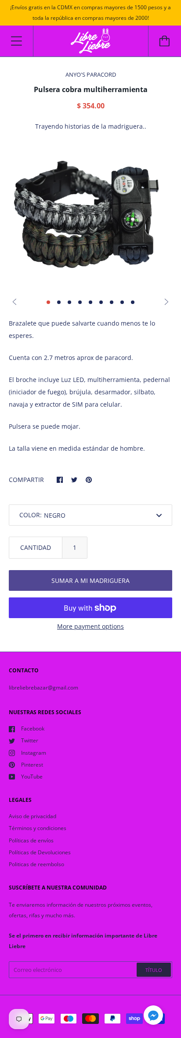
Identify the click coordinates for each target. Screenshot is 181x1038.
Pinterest (32, 764)
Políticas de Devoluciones (40, 852)
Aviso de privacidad (32, 816)
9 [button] (132, 302)
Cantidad (35, 547)
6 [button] (101, 302)
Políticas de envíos (31, 840)
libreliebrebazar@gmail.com (43, 687)
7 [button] (111, 302)
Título (153, 970)
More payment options (90, 626)
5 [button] (90, 302)
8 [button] (122, 302)
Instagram (33, 752)
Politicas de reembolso (36, 864)
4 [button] (80, 302)
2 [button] (59, 302)
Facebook (32, 728)
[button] (153, 1016)
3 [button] (69, 302)
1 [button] (48, 302)
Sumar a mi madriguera (90, 580)
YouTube (32, 776)
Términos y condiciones (37, 828)
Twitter (29, 740)
